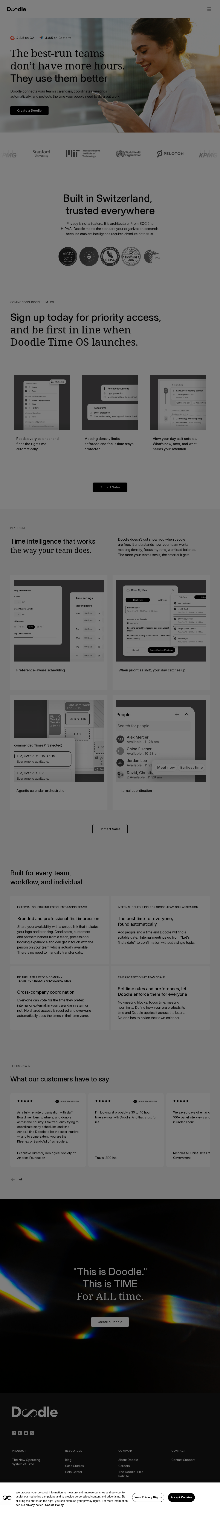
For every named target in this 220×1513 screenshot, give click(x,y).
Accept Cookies (181, 1497)
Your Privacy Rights (148, 1497)
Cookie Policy (54, 1505)
